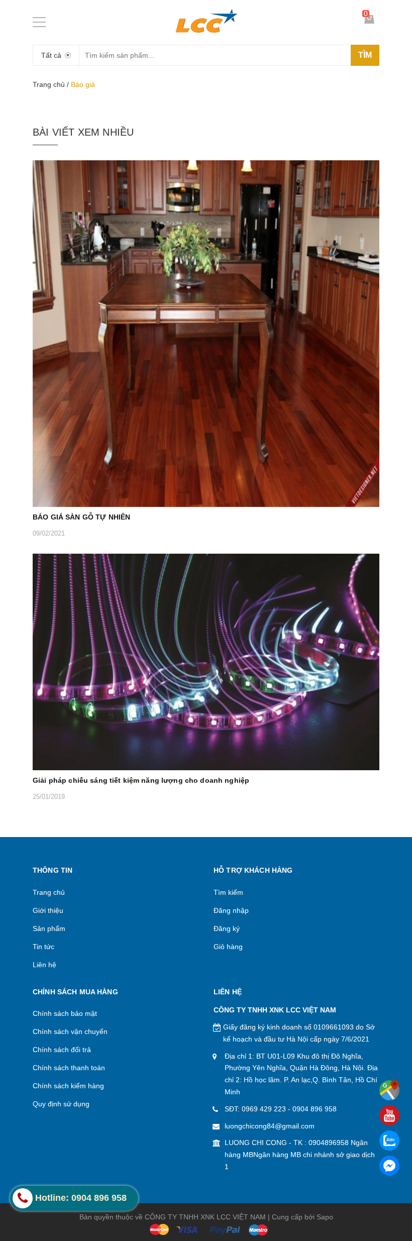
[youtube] (389, 1115)
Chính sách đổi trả (62, 1050)
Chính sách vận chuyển (70, 1031)
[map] (389, 1090)
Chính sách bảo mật (65, 1013)
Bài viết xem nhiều (83, 132)
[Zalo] (389, 1140)
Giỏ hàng (228, 947)
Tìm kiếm (228, 892)
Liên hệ (44, 965)
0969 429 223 (264, 1109)
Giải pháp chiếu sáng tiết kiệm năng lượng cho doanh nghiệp (141, 780)
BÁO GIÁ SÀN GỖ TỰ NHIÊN (81, 517)
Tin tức (43, 947)
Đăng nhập (231, 910)
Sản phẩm (49, 928)
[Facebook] (389, 1166)
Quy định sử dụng (61, 1104)
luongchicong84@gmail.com (270, 1126)
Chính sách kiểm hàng (68, 1086)
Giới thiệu (48, 910)
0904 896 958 (314, 1109)
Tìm (365, 55)
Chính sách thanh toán (69, 1068)
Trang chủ (49, 84)
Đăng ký (227, 928)
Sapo (325, 1217)
